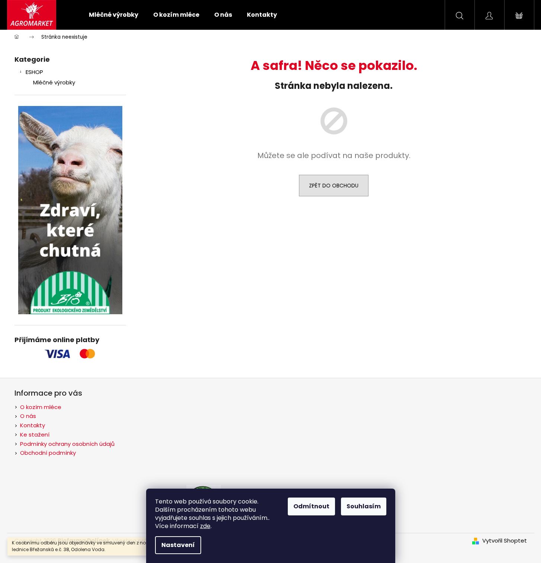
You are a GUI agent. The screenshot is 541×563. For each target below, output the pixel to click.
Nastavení (178, 545)
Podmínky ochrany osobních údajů (67, 444)
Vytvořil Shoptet (504, 540)
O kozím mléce (40, 407)
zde (205, 526)
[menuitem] (113, 15)
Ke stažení (34, 434)
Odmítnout (311, 506)
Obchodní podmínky (48, 453)
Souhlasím (364, 506)
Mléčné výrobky (54, 82)
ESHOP (34, 72)
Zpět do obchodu (333, 185)
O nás (28, 416)
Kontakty (32, 425)
